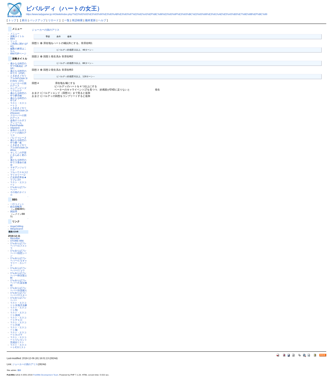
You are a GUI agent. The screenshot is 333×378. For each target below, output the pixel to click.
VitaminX (15, 128)
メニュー (14, 33)
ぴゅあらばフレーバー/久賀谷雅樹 (18, 283)
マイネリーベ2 (17, 174)
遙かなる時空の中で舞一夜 (18, 141)
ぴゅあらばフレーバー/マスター (18, 293)
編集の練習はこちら (18, 49)
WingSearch (16, 228)
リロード (53, 20)
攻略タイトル (17, 36)
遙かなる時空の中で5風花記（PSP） (18, 66)
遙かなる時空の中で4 (18, 99)
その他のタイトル (18, 193)
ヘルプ (102, 20)
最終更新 (90, 20)
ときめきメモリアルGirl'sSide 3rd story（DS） (19, 78)
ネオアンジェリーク (18, 168)
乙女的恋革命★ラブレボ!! (18, 178)
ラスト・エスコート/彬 (18, 328)
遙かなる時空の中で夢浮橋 (18, 94)
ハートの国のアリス (18, 133)
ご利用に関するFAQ (19, 44)
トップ (12, 20)
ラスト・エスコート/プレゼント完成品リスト (18, 339)
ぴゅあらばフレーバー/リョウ (18, 269)
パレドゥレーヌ (18, 137)
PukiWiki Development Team (45, 375)
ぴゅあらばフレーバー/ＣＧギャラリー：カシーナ (18, 262)
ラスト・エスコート (18, 183)
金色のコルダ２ (18, 130)
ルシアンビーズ (18, 88)
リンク (13, 41)
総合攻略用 (16, 206)
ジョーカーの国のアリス (18, 84)
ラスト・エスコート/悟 (18, 308)
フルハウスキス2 (19, 172)
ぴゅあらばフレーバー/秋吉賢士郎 (18, 275)
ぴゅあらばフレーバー (18, 188)
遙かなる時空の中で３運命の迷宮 (18, 162)
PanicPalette (17, 125)
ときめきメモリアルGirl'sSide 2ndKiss (19, 147)
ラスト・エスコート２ (18, 104)
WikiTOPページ (18, 53)
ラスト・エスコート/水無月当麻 (18, 303)
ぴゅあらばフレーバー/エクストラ (18, 245)
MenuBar (15, 238)
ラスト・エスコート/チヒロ (18, 318)
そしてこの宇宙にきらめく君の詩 (18, 155)
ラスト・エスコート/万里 (18, 323)
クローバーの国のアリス (18, 116)
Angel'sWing (16, 226)
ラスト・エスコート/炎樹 (18, 313)
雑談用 (13, 211)
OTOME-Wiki (17, 240)
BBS (12, 38)
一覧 (67, 20)
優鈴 (19, 370)
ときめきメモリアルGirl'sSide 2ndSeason (19, 110)
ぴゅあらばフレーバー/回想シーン (18, 253)
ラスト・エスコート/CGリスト (18, 345)
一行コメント (17, 204)
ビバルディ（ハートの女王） (64, 8)
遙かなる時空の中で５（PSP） (18, 72)
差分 (24, 20)
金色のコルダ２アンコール (18, 121)
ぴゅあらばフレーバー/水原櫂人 (18, 289)
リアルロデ (16, 90)
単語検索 (77, 20)
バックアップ (37, 20)
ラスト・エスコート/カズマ (18, 333)
